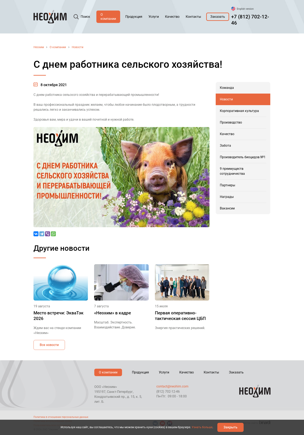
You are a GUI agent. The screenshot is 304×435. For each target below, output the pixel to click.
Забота (225, 145)
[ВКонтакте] (36, 233)
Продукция (133, 17)
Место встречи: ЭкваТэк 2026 (59, 315)
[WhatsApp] (53, 233)
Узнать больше (202, 427)
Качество (172, 17)
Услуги (153, 17)
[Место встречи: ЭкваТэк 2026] (61, 282)
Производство (231, 122)
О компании (108, 17)
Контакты (193, 17)
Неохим (39, 47)
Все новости (49, 345)
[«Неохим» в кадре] (121, 282)
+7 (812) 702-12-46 (250, 20)
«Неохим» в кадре (112, 312)
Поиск (85, 17)
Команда (227, 88)
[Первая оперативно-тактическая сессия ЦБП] (182, 282)
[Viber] (47, 233)
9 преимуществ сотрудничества (232, 171)
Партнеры (227, 185)
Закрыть (230, 427)
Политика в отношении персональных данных (61, 417)
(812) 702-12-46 (168, 391)
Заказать (217, 17)
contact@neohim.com (172, 386)
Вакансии (227, 208)
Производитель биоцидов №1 (243, 157)
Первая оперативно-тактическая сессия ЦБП (180, 315)
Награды (227, 197)
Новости (77, 47)
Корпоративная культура (239, 111)
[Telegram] (41, 233)
